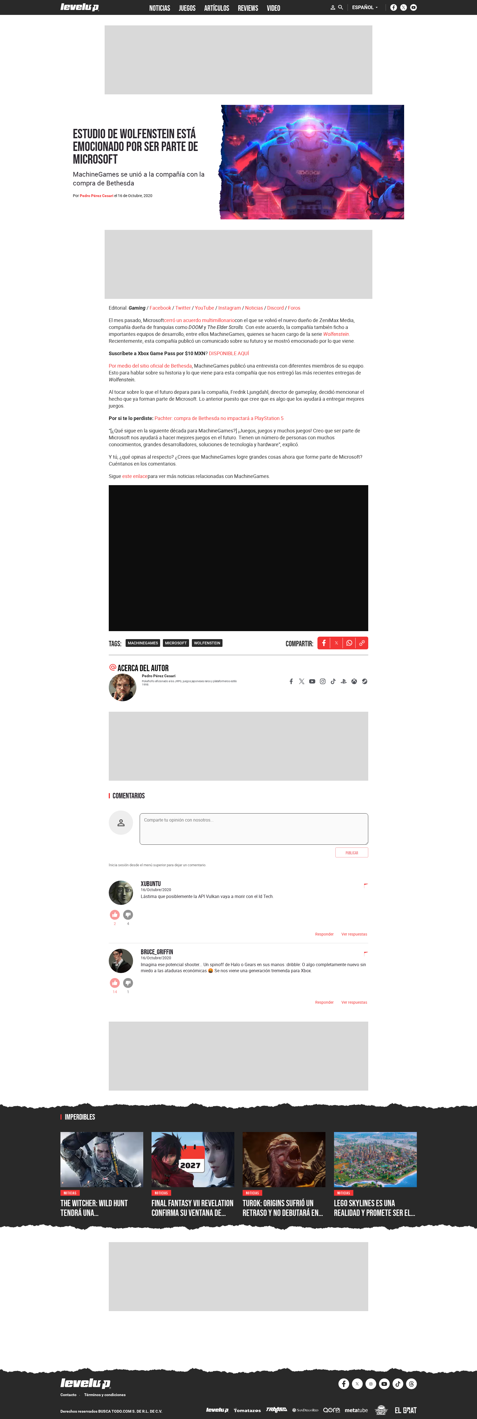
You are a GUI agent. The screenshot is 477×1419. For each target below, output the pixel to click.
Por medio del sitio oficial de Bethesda (150, 365)
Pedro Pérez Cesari (96, 195)
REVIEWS (248, 7)
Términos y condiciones (105, 1395)
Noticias (254, 307)
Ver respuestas (354, 934)
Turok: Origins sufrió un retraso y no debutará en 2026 (281, 1213)
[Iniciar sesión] (332, 7)
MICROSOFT (176, 643)
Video (273, 7)
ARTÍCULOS (216, 7)
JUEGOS (187, 7)
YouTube (204, 307)
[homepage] (79, 7)
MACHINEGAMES (143, 643)
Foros (294, 307)
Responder (324, 934)
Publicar (352, 852)
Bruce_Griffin (157, 952)
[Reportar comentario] (363, 886)
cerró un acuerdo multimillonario (199, 320)
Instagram (229, 307)
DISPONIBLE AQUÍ (229, 353)
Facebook (160, 307)
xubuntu (151, 883)
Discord (275, 307)
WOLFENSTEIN (207, 643)
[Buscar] (340, 7)
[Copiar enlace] (362, 643)
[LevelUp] (217, 1411)
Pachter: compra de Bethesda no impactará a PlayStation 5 (219, 418)
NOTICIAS (159, 7)
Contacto (68, 1395)
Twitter (183, 307)
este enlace (135, 476)
